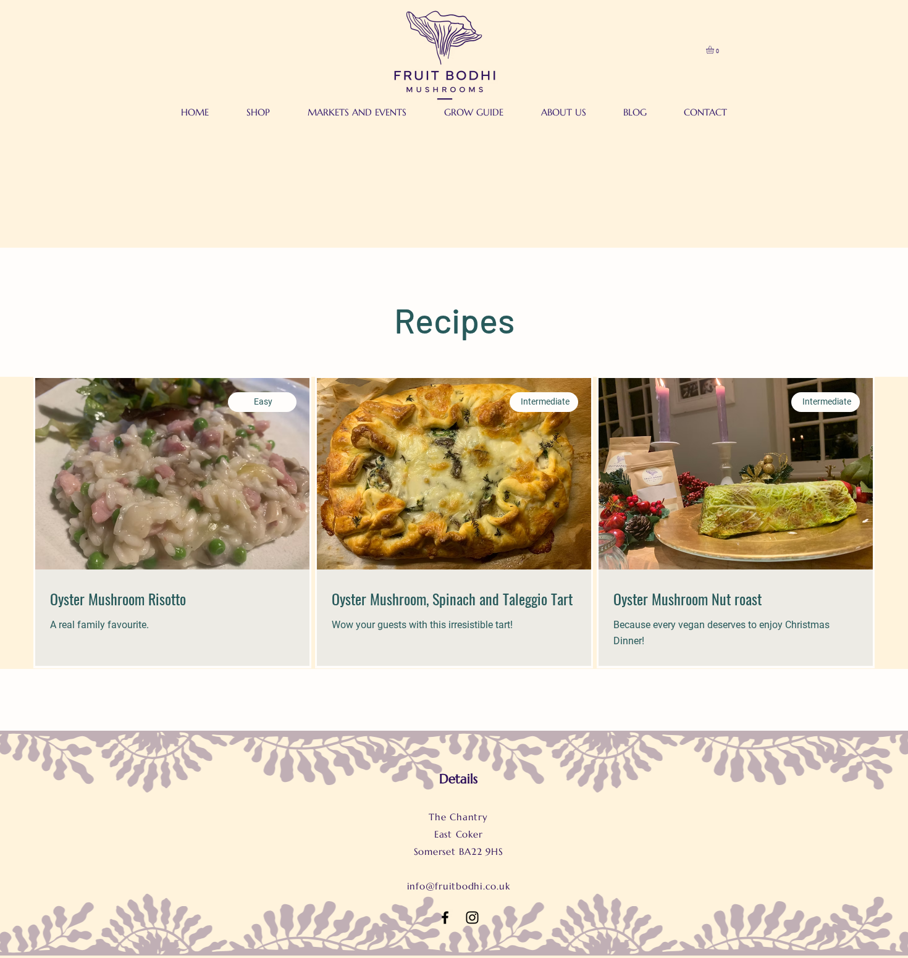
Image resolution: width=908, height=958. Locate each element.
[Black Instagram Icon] (472, 917)
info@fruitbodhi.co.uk (458, 886)
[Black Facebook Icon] (445, 917)
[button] (714, 50)
